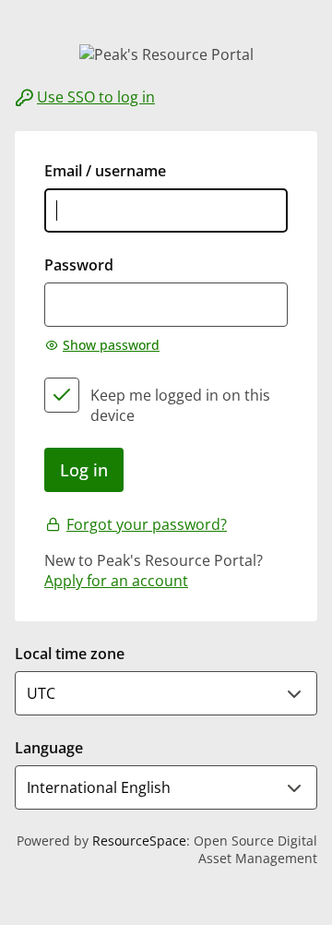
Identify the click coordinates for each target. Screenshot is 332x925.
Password (78, 265)
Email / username (105, 171)
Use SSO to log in (96, 97)
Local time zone (70, 653)
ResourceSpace (139, 840)
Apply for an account (116, 581)
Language (49, 748)
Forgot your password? (146, 524)
